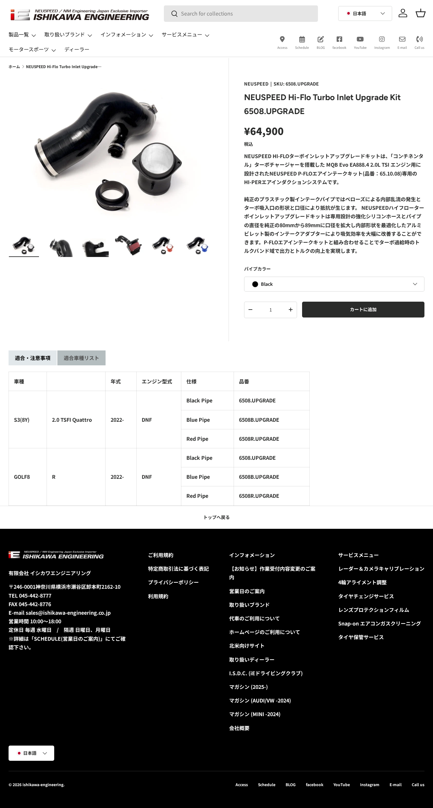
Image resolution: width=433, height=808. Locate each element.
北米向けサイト (247, 645)
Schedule (302, 47)
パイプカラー (257, 269)
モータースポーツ (29, 49)
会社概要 (239, 728)
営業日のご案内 (247, 591)
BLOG (321, 47)
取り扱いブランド (64, 34)
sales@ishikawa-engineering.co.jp (68, 612)
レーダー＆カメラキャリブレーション (381, 568)
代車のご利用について (254, 618)
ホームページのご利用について (264, 632)
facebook (339, 47)
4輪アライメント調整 (362, 582)
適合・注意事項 (32, 358)
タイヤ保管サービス (361, 637)
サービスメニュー (182, 34)
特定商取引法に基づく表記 (178, 568)
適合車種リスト (81, 358)
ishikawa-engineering (43, 784)
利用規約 (158, 596)
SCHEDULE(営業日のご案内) (67, 638)
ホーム (14, 66)
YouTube (360, 47)
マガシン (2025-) (248, 686)
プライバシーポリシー (173, 582)
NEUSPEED (256, 83)
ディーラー (76, 49)
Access (282, 47)
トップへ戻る (216, 517)
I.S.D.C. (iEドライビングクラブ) (266, 673)
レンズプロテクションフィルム (373, 609)
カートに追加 (363, 309)
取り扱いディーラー (252, 659)
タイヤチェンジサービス (366, 596)
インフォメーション (123, 34)
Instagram (382, 47)
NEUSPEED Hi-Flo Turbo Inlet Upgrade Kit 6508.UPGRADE (64, 66)
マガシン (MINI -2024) (255, 714)
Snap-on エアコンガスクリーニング (379, 623)
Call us (419, 47)
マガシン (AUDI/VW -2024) (260, 700)
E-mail (402, 47)
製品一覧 (19, 34)
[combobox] (241, 13)
